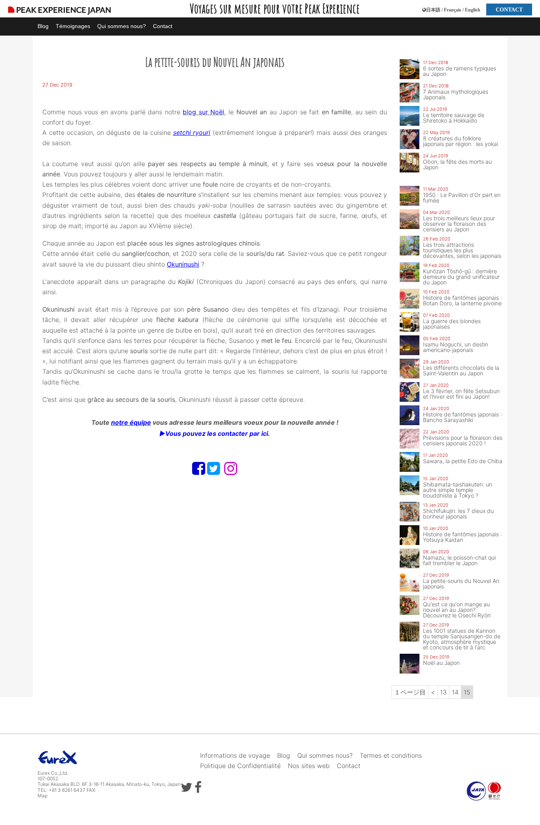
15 (467, 692)
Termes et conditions (391, 755)
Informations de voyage (235, 755)
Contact (162, 26)
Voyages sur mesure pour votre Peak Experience (275, 8)
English (472, 10)
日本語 (433, 10)
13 (443, 692)
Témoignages (73, 26)
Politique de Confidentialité (240, 766)
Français (452, 10)
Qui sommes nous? (121, 26)
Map (42, 796)
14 (455, 692)
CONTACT (509, 9)
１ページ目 (410, 692)
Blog (43, 26)
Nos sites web (309, 766)
